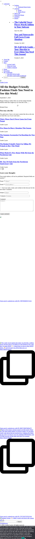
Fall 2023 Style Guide (13, 74)
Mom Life (17, 13)
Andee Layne (4, 82)
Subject (2, 192)
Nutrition (16, 16)
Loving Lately (11, 64)
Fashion (16, 5)
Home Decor (21, 12)
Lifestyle (16, 8)
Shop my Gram (11, 66)
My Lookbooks (8, 72)
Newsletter (7, 71)
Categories (7, 4)
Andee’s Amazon (12, 67)
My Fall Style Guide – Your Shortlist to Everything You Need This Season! (24, 50)
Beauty (16, 18)
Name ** (2, 181)
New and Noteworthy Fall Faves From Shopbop (24, 37)
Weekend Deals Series (24, 7)
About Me (6, 59)
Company (3, 196)
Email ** (2, 184)
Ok (23, 538)
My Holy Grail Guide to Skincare (16, 75)
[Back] (25, 538)
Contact (6, 61)
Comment (3, 199)
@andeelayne (4, 523)
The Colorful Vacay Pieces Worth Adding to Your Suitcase (24, 24)
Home (19, 10)
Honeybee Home (19, 15)
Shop (5, 63)
